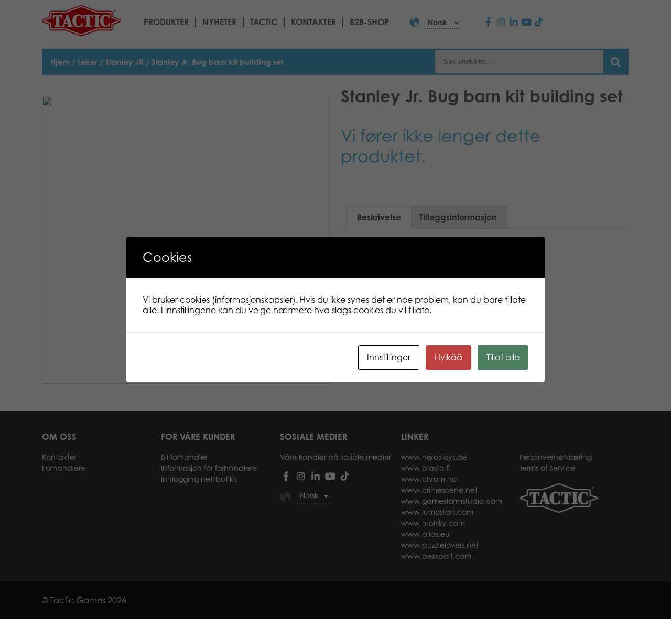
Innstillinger (388, 357)
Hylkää (448, 357)
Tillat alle (503, 357)
